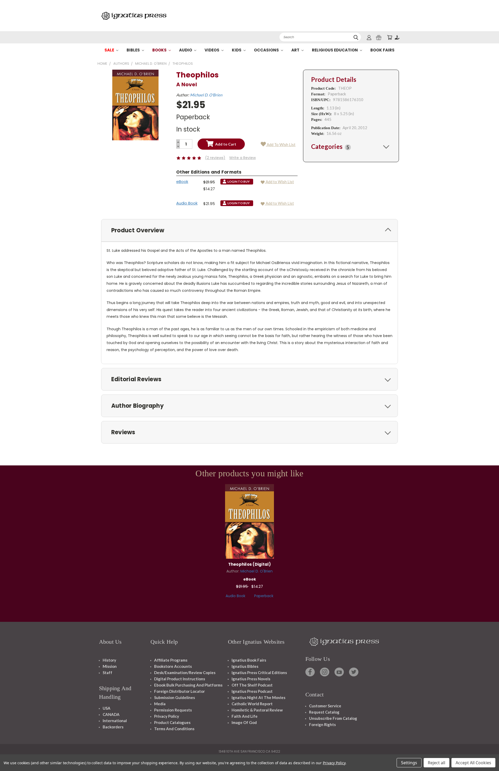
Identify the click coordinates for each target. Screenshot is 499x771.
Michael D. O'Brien (206, 95)
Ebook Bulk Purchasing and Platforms (188, 685)
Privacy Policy (166, 716)
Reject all (436, 763)
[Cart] (389, 37)
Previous (485, 754)
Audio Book (187, 203)
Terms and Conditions (174, 728)
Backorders (113, 726)
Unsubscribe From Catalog (333, 718)
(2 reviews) (215, 157)
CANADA (111, 714)
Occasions (267, 50)
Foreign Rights (322, 724)
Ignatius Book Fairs (249, 660)
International (115, 720)
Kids (237, 50)
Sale (109, 50)
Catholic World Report (252, 703)
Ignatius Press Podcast (252, 691)
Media (160, 703)
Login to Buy (249, 520)
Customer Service (325, 705)
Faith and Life (245, 716)
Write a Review (242, 157)
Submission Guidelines (174, 697)
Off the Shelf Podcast (252, 685)
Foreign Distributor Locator (179, 691)
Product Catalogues (172, 722)
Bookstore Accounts (173, 666)
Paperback (263, 595)
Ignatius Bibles (245, 666)
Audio (186, 50)
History (109, 660)
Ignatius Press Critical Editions (259, 672)
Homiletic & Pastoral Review (257, 710)
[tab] (351, 146)
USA (106, 708)
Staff (107, 672)
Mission (110, 666)
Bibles (134, 50)
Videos (212, 50)
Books (159, 50)
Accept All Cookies (473, 763)
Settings (409, 763)
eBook (182, 181)
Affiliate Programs (170, 660)
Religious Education (335, 50)
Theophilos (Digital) (249, 564)
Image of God (244, 722)
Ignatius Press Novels (251, 678)
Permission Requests (173, 710)
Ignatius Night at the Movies (258, 697)
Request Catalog (324, 712)
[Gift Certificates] (378, 37)
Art (295, 50)
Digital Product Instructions (179, 678)
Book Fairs (382, 50)
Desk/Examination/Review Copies (184, 672)
